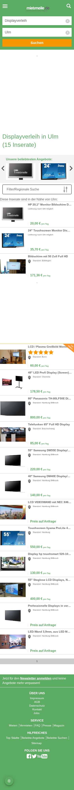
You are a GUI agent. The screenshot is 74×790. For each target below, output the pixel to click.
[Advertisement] (37, 94)
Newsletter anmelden (36, 678)
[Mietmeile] (38, 9)
